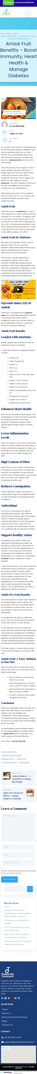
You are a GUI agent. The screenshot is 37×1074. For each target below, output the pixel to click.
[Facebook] (2, 998)
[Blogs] (18, 1021)
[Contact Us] (18, 1025)
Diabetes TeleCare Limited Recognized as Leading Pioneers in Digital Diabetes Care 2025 (17, 913)
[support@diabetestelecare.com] (18, 1042)
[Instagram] (12, 998)
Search (30, 889)
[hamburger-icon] (28, 12)
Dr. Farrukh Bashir (17, 126)
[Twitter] (5, 998)
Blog (9, 34)
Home (2, 34)
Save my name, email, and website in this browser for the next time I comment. (18, 872)
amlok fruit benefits (9, 752)
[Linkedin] (19, 998)
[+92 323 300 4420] (18, 1037)
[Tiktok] (15, 998)
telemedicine (24, 762)
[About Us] (18, 1013)
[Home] (18, 1009)
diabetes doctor (8, 759)
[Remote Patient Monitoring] (18, 1017)
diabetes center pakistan (11, 755)
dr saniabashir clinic (9, 762)
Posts (15, 34)
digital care (21, 759)
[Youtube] (9, 998)
